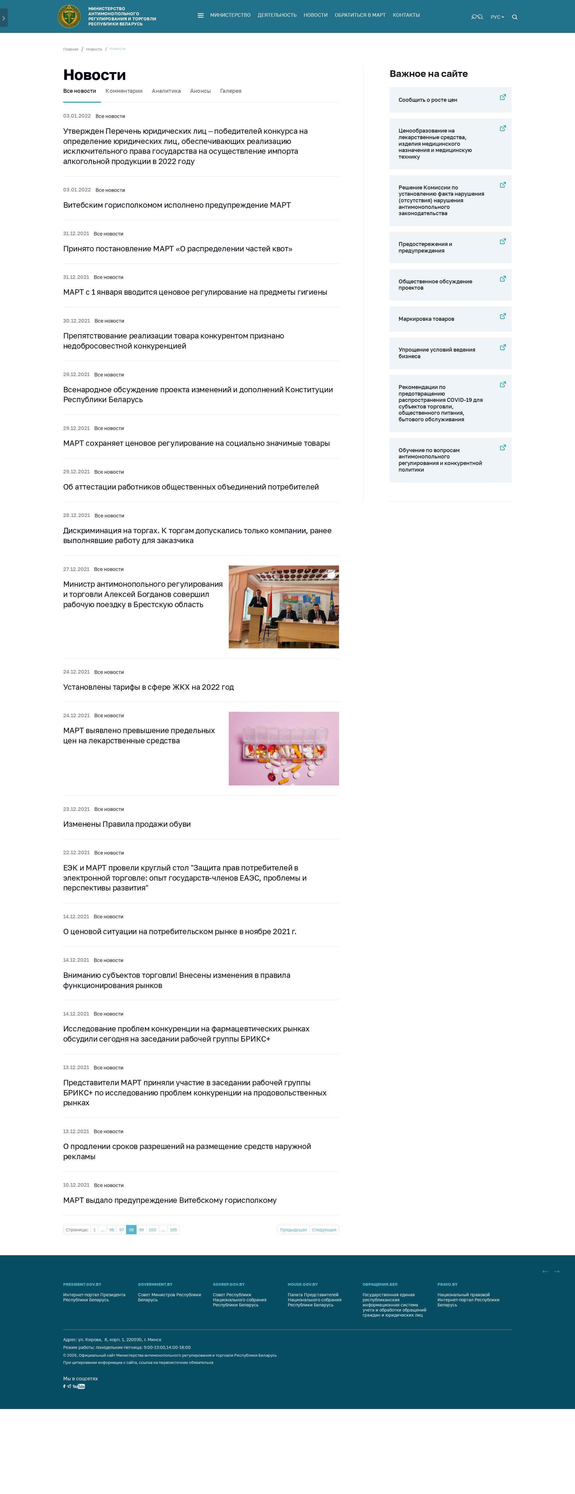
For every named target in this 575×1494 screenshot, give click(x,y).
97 (121, 1229)
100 (152, 1229)
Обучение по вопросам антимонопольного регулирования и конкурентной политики (440, 460)
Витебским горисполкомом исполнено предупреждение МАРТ (177, 204)
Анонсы (200, 90)
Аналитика (166, 90)
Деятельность (277, 15)
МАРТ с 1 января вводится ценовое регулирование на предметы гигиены (195, 292)
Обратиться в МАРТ (360, 15)
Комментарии (124, 90)
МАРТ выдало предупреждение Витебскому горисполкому (170, 1200)
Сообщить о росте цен (428, 99)
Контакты (406, 15)
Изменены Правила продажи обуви (127, 824)
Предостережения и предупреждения (425, 247)
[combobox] (497, 16)
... (102, 1229)
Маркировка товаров (426, 318)
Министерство (230, 15)
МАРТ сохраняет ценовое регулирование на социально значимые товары (196, 443)
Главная (70, 49)
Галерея (230, 90)
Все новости (79, 90)
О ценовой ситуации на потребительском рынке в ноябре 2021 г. (180, 931)
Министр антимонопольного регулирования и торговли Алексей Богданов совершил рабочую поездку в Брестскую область (143, 594)
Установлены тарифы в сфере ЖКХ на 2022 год (148, 686)
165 (173, 1229)
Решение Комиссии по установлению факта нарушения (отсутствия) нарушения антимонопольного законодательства (441, 200)
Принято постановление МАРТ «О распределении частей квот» (178, 248)
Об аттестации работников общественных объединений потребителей (191, 486)
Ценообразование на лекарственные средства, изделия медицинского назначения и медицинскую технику (435, 143)
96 (111, 1229)
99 (141, 1229)
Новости (316, 15)
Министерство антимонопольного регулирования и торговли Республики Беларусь (122, 16)
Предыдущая (293, 1229)
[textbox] (497, 16)
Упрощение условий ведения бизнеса (437, 352)
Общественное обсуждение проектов (435, 284)
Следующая (324, 1229)
